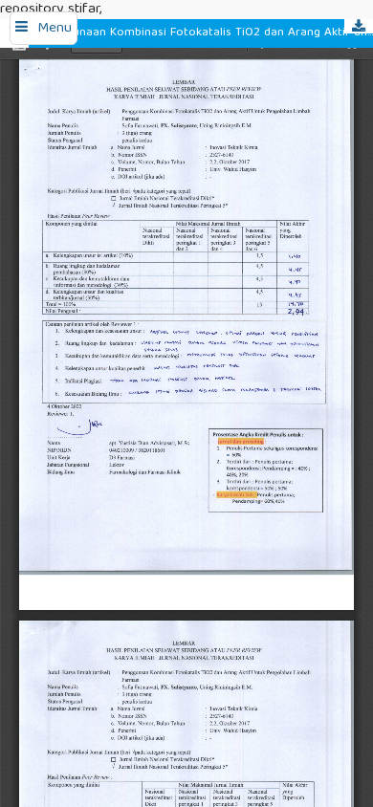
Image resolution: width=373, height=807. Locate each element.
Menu (54, 28)
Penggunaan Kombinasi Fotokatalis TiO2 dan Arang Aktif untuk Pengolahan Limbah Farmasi (205, 33)
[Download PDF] (358, 26)
